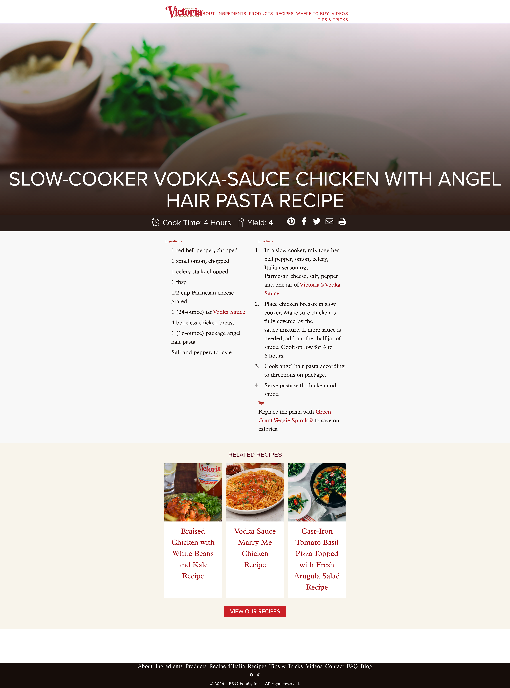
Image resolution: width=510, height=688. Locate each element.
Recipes (285, 13)
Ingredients (231, 13)
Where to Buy (312, 13)
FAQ (352, 666)
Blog (366, 666)
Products (261, 13)
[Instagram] (258, 675)
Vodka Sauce (229, 312)
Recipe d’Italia (227, 666)
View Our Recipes (255, 611)
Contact (334, 666)
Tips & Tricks (333, 19)
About (207, 13)
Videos (340, 13)
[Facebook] (251, 675)
